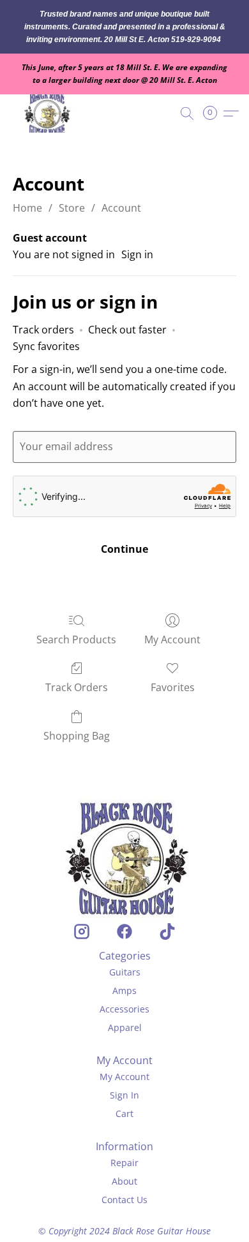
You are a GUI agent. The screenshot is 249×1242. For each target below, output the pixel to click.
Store (72, 208)
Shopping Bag (76, 736)
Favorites (173, 687)
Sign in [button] (137, 254)
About (124, 1181)
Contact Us (124, 1200)
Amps (124, 990)
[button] (49, 113)
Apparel (125, 1027)
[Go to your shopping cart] (214, 113)
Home (27, 208)
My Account (172, 639)
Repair (124, 1163)
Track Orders (76, 687)
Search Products (76, 639)
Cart (124, 1113)
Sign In (124, 1095)
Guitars (124, 972)
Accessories (124, 1009)
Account (121, 208)
